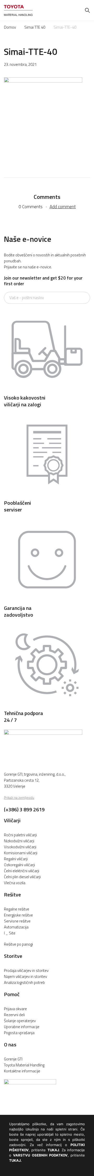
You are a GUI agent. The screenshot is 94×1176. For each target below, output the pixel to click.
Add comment (63, 206)
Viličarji (12, 820)
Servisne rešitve (17, 921)
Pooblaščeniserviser (17, 506)
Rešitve (12, 894)
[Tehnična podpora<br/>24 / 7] (47, 706)
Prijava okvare (15, 1009)
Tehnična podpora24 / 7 (23, 716)
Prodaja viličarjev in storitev (26, 970)
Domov (10, 27)
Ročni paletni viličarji (20, 835)
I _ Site (9, 933)
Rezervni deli (14, 1015)
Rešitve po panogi (18, 944)
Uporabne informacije (21, 1027)
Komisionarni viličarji (20, 853)
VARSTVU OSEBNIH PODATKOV (40, 1155)
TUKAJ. (15, 1160)
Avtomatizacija (16, 927)
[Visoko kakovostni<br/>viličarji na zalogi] (47, 390)
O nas (10, 1044)
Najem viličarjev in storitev (25, 976)
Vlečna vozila (14, 883)
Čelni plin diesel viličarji (22, 877)
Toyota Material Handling (24, 1065)
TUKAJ (53, 1150)
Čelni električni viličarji (21, 871)
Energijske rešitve (18, 915)
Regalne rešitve (16, 909)
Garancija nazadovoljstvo (18, 611)
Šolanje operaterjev (20, 1021)
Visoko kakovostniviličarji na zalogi (24, 401)
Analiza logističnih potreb (24, 982)
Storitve (13, 956)
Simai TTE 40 (34, 27)
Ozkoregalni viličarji (19, 865)
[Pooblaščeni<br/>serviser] (47, 495)
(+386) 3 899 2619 (24, 809)
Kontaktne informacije (22, 1071)
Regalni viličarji (16, 859)
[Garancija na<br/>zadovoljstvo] (47, 601)
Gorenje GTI (13, 1059)
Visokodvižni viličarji (20, 847)
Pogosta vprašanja (19, 1033)
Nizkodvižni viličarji (19, 841)
